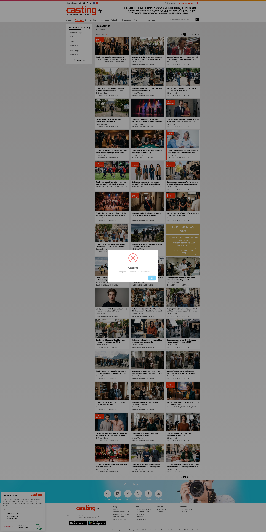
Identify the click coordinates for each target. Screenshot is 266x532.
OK (152, 278)
